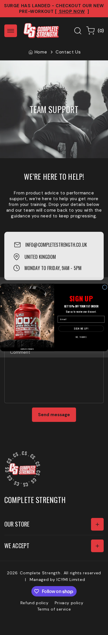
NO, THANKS (80, 337)
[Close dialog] (105, 287)
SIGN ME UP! (81, 328)
